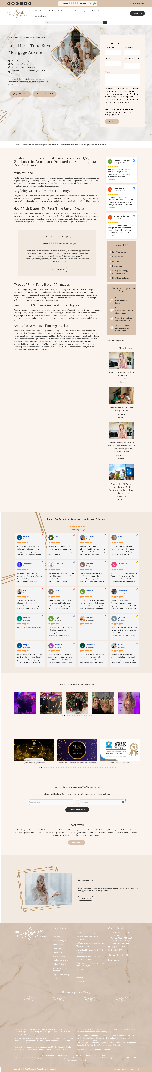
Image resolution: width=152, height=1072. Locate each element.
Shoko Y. (121, 644)
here (33, 1043)
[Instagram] (21, 3)
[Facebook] (109, 955)
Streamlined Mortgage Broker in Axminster (44, 145)
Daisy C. (58, 536)
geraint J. (121, 617)
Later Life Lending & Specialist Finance (86, 11)
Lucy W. (26, 644)
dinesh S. (26, 617)
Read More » (121, 382)
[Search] (105, 22)
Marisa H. (90, 563)
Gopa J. (57, 617)
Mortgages (39, 11)
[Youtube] (13, 3)
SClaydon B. (28, 563)
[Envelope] (25, 3)
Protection (62, 11)
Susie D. (121, 536)
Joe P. (57, 590)
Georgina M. (123, 563)
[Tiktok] (29, 3)
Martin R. (90, 617)
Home (17, 145)
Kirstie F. (58, 644)
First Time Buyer (114, 341)
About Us (108, 11)
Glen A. (26, 590)
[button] (77, 3)
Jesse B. (26, 536)
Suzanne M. (91, 644)
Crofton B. (59, 563)
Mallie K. (89, 590)
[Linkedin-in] (17, 3)
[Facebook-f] (8, 3)
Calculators (52, 11)
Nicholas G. (122, 590)
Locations (24, 145)
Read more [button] (112, 180)
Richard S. (90, 536)
